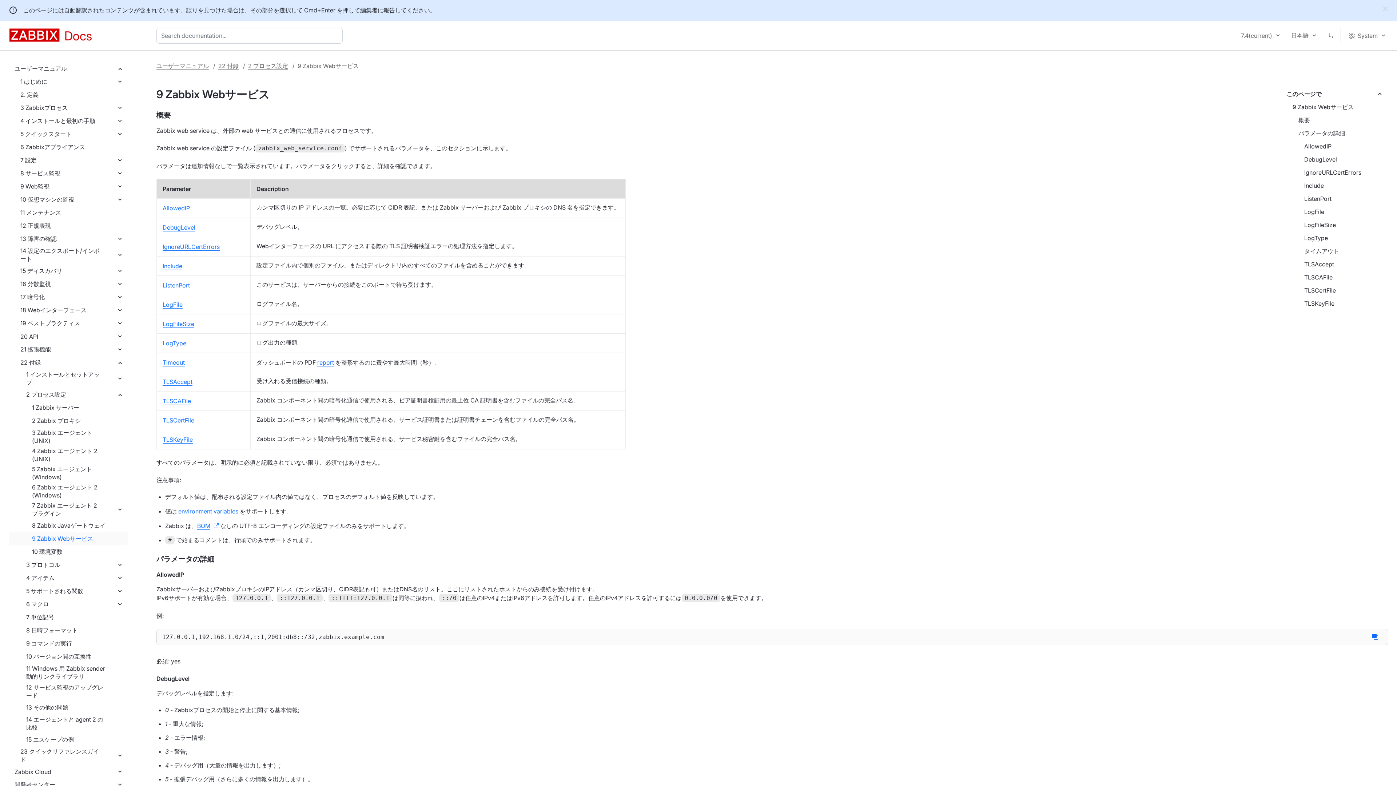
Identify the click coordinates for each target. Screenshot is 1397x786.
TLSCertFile (1320, 290)
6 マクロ (37, 604)
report (325, 362)
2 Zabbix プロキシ (56, 420)
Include (1314, 185)
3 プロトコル (43, 564)
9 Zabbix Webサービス (62, 538)
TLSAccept (1319, 264)
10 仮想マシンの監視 (47, 199)
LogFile (1314, 211)
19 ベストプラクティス (50, 323)
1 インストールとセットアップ (63, 378)
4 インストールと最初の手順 (57, 120)
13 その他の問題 (47, 707)
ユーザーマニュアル (41, 68)
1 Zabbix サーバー (55, 407)
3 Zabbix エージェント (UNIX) (62, 436)
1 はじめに (33, 81)
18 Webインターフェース (53, 310)
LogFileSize (1320, 225)
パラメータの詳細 (1321, 133)
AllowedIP (1318, 146)
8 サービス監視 (40, 173)
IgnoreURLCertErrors (1332, 172)
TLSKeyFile (1319, 303)
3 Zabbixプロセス (44, 107)
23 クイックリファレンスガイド (59, 755)
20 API (29, 336)
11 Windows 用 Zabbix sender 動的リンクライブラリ (65, 672)
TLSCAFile (1318, 277)
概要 (1304, 120)
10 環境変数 (47, 551)
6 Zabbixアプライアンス (52, 147)
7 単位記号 (40, 617)
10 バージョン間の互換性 (59, 656)
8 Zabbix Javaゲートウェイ (69, 525)
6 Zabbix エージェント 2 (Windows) (64, 491)
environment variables (208, 511)
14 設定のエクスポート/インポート (60, 254)
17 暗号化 (32, 297)
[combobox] (251, 36)
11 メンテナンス (40, 212)
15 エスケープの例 (50, 739)
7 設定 (28, 160)
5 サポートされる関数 (54, 591)
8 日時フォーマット (52, 630)
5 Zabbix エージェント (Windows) (62, 473)
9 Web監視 (34, 186)
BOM (203, 525)
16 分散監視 (35, 283)
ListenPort (1318, 198)
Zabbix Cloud (33, 771)
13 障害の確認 (38, 238)
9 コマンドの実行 (49, 643)
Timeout (174, 362)
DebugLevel (1320, 159)
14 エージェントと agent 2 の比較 (64, 723)
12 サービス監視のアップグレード (64, 691)
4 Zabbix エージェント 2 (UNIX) (64, 455)
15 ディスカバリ (41, 270)
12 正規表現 (35, 225)
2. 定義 (29, 94)
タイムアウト (1321, 251)
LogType (1316, 238)
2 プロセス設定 (46, 394)
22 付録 (30, 362)
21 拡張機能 (35, 349)
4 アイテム (40, 577)
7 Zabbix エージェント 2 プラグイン (64, 509)
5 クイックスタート (46, 134)
